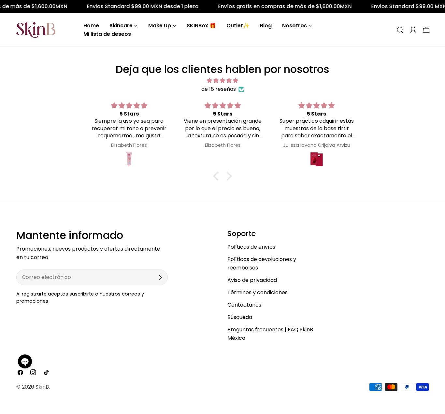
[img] (222, 80)
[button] (25, 361)
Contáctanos (244, 305)
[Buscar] (400, 29)
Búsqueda (239, 317)
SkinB (42, 387)
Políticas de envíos (251, 247)
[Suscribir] (160, 277)
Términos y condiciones (257, 292)
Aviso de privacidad (252, 280)
